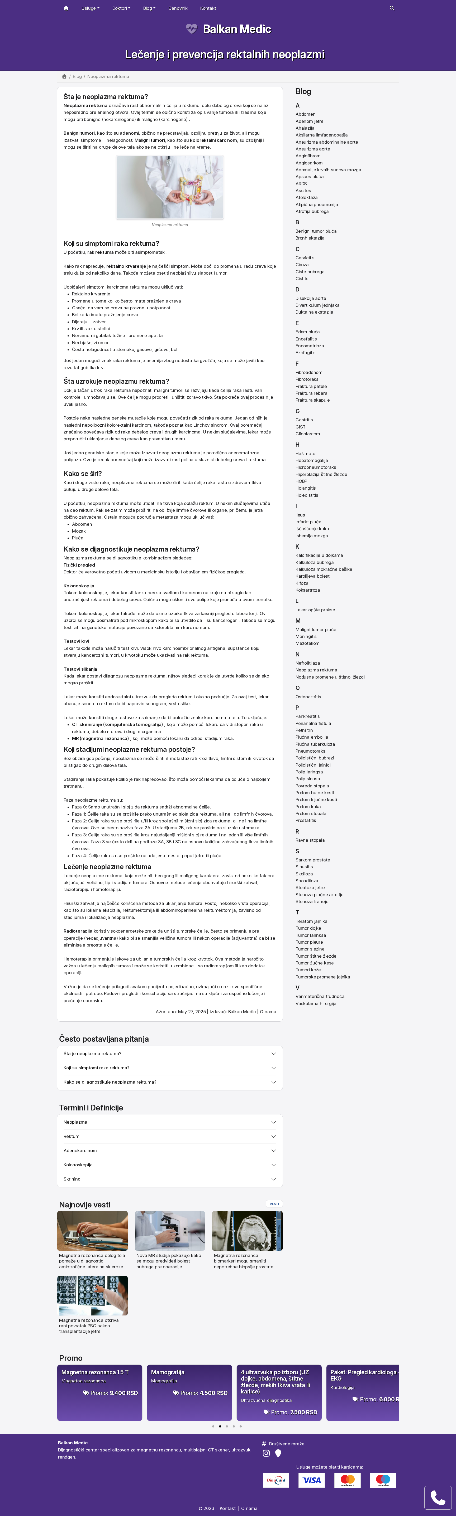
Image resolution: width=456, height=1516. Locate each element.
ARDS (301, 183)
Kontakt (208, 8)
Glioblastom (308, 433)
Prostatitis (306, 820)
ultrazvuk (141, 696)
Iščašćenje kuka (312, 528)
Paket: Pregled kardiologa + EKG (366, 1375)
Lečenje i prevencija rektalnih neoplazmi (224, 54)
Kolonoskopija (79, 585)
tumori (87, 133)
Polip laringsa (309, 771)
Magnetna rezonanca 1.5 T (95, 1372)
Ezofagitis (306, 352)
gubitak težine (110, 335)
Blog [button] (147, 8)
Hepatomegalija (312, 460)
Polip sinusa (308, 778)
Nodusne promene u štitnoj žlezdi (330, 677)
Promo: (114, 1393)
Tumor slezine (310, 949)
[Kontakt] (438, 1498)
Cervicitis (305, 257)
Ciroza (302, 264)
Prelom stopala (311, 813)
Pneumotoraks (310, 751)
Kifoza (302, 583)
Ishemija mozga (312, 535)
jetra (258, 510)
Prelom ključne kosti (316, 799)
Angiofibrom (308, 155)
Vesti (274, 1204)
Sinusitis (304, 866)
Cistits (302, 278)
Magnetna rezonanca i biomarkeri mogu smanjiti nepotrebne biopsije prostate (243, 1261)
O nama (268, 1011)
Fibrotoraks (307, 379)
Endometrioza (310, 345)
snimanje (150, 717)
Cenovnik (178, 8)
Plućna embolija (312, 737)
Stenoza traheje (312, 901)
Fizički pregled (79, 565)
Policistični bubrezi (315, 758)
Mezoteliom (308, 643)
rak (90, 252)
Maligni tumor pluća (316, 629)
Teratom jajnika (311, 921)
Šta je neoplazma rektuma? (92, 1053)
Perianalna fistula (313, 723)
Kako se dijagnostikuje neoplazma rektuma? (110, 1082)
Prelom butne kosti (315, 792)
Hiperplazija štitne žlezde (321, 474)
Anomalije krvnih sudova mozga (328, 169)
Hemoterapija (77, 959)
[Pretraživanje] (392, 8)
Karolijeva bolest (313, 576)
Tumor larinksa (311, 935)
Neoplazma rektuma (316, 669)
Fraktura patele (311, 386)
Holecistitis (307, 495)
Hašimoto (305, 453)
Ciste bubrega (310, 271)
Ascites (303, 190)
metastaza (167, 517)
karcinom (227, 140)
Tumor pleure (309, 942)
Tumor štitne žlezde (316, 956)
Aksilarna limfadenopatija (322, 135)
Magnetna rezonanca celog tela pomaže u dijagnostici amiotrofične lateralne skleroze (92, 1261)
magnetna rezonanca (104, 738)
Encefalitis (306, 339)
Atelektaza (307, 197)
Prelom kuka (308, 806)
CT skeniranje (87, 724)
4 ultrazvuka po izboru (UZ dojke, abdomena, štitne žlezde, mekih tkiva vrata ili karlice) (275, 1382)
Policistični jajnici (313, 765)
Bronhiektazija (310, 238)
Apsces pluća (310, 176)
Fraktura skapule (313, 400)
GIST (301, 427)
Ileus (300, 515)
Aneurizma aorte (313, 149)
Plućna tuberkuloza (315, 744)
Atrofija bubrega (312, 211)
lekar (253, 432)
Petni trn (304, 730)
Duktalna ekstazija (314, 312)
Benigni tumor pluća (316, 231)
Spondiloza (307, 880)
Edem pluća (308, 331)
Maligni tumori (150, 140)
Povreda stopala (312, 785)
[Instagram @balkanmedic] (267, 1453)
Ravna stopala (310, 840)
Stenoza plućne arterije (320, 894)
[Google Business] (279, 1453)
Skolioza (304, 873)
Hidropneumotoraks (316, 467)
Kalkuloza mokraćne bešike (324, 569)
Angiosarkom (309, 162)
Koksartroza (308, 590)
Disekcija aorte (311, 298)
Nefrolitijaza (308, 663)
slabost (204, 273)
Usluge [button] (89, 8)
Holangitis (306, 488)
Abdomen (82, 524)
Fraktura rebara (311, 393)
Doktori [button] (119, 8)
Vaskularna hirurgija (316, 1003)
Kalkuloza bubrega (315, 562)
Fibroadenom (309, 372)
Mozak (79, 531)
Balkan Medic (237, 29)
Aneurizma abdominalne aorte (327, 142)
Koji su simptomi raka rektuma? (97, 1067)
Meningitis (306, 636)
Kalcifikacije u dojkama (319, 555)
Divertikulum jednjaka (317, 305)
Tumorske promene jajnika (323, 976)
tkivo (207, 397)
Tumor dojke (308, 928)
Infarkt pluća (308, 521)
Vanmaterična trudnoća (320, 996)
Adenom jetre (310, 121)
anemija (154, 360)
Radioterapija (78, 931)
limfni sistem (234, 758)
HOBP (301, 481)
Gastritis (304, 419)
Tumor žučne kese (315, 963)
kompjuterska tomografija (132, 724)
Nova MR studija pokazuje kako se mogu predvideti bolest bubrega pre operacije (168, 1261)
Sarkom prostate (313, 859)
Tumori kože (308, 969)
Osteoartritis (308, 696)
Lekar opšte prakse (315, 609)
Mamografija (167, 1372)
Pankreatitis (308, 716)
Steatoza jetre (310, 887)
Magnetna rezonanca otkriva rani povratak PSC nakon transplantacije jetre (89, 1326)
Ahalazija (305, 128)
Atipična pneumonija (317, 204)
